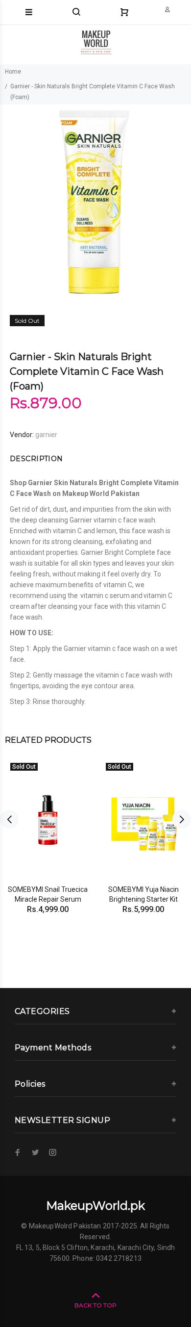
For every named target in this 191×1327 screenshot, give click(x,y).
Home (13, 71)
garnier (46, 435)
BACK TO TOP (95, 1305)
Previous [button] (9, 819)
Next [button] (181, 819)
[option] (95, 200)
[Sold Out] (48, 819)
